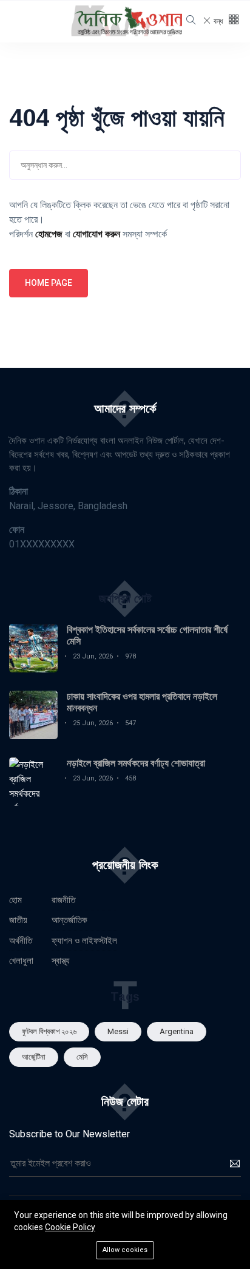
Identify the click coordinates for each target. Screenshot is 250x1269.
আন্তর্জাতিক (69, 920)
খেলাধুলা (21, 960)
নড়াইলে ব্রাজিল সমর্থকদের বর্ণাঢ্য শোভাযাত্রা (136, 763)
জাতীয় (18, 920)
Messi (118, 1031)
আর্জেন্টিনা (34, 1056)
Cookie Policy (70, 1227)
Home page (48, 283)
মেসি (82, 1056)
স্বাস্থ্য (61, 960)
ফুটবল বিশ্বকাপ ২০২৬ (49, 1031)
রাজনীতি (63, 900)
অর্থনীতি (20, 940)
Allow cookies (125, 1250)
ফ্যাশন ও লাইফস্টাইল (84, 940)
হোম (15, 900)
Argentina (177, 1031)
